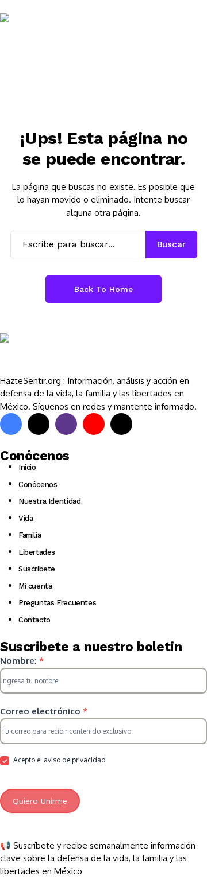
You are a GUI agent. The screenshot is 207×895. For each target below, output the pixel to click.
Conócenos (37, 484)
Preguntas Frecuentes (57, 602)
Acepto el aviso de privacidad (59, 760)
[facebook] (11, 424)
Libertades (36, 552)
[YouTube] (94, 424)
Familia (29, 535)
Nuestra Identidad (49, 501)
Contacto (34, 620)
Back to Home (103, 289)
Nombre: (22, 660)
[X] (38, 424)
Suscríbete (36, 569)
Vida (25, 518)
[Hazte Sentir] (34, 34)
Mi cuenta (35, 586)
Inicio (27, 467)
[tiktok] (121, 424)
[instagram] (66, 424)
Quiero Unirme (40, 801)
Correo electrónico (43, 711)
